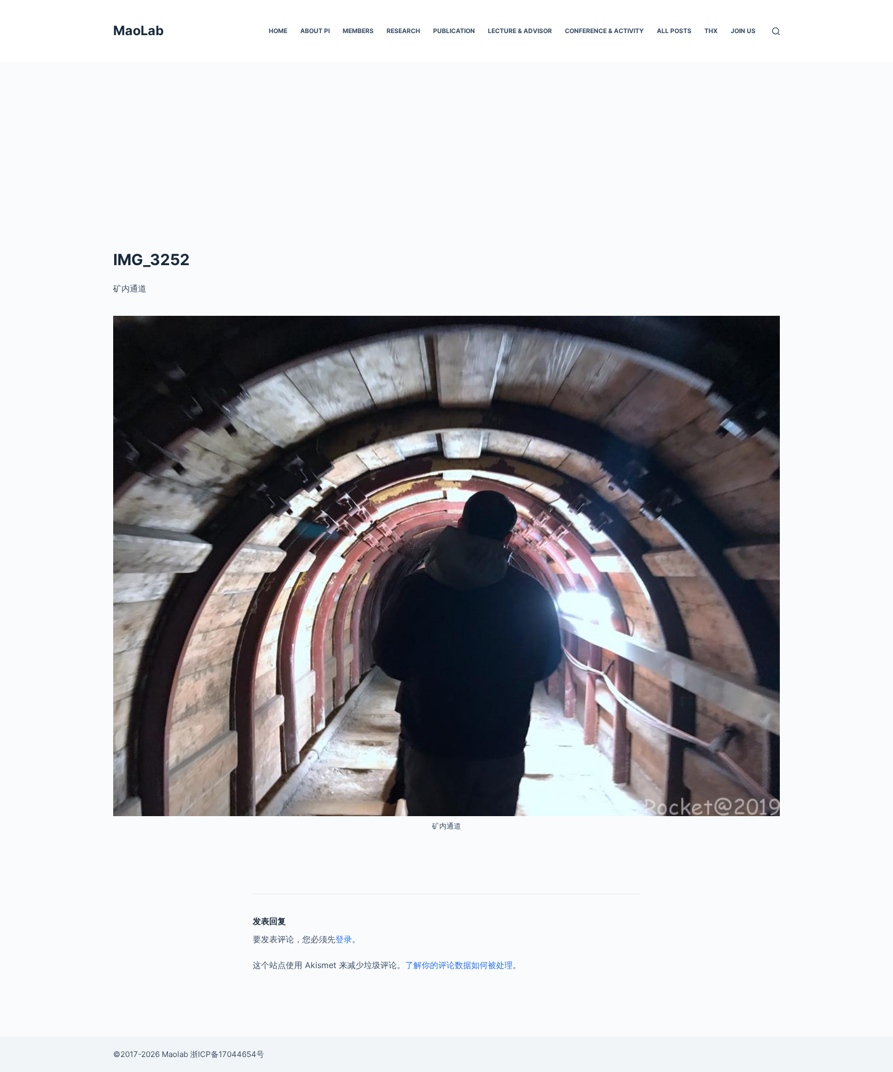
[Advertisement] (446, 139)
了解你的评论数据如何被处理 (459, 965)
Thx (711, 31)
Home (278, 31)
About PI (315, 31)
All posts (674, 31)
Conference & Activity (604, 31)
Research (403, 31)
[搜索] (776, 31)
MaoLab (138, 30)
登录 (343, 939)
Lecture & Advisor (520, 31)
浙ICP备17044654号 (227, 1054)
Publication (454, 31)
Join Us (743, 31)
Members (358, 31)
